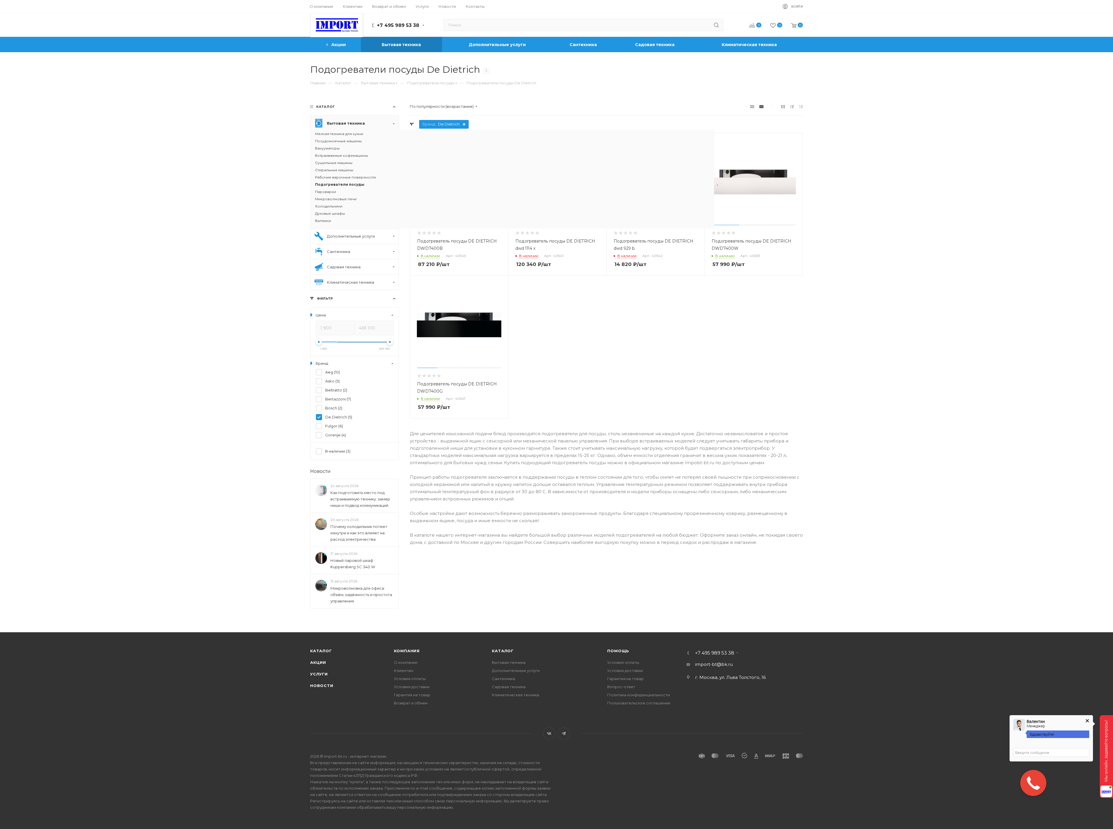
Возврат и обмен (411, 703)
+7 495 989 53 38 (398, 25)
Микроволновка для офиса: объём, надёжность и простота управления (361, 594)
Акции (318, 662)
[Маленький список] (752, 106)
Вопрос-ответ (621, 686)
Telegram (564, 733)
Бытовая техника (508, 662)
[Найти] (716, 25)
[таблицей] (801, 106)
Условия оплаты (410, 678)
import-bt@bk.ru (714, 664)
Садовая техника (508, 686)
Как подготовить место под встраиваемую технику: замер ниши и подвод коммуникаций (360, 499)
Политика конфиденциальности (638, 695)
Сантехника (503, 678)
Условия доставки (412, 686)
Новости (320, 471)
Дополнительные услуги (516, 670)
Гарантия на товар (412, 695)
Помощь (618, 650)
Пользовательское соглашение (638, 703)
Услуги (319, 674)
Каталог (321, 650)
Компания (407, 650)
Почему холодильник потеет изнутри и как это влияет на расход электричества (358, 533)
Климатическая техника (515, 695)
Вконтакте (549, 733)
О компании (405, 662)
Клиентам (403, 670)
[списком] (792, 106)
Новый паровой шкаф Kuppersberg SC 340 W (352, 563)
